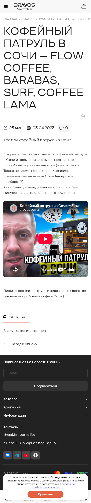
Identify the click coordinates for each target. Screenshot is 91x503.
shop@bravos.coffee (19, 434)
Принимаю (45, 494)
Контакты (11, 427)
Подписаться (45, 386)
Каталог (10, 398)
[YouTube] (26, 455)
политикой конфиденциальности (53, 485)
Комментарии (18, 316)
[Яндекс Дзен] (35, 455)
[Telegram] (17, 455)
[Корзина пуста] (84, 6)
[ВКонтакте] (7, 455)
